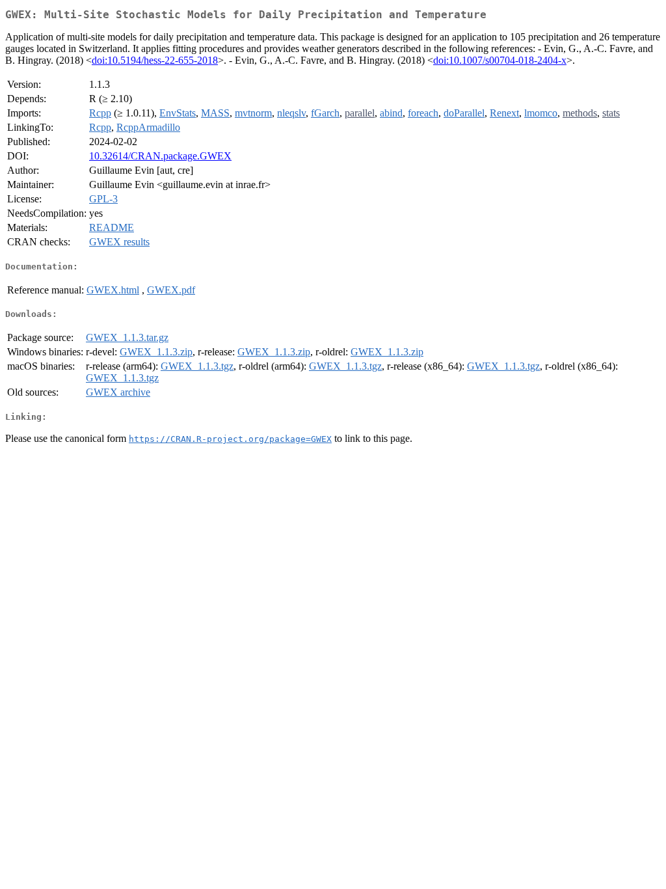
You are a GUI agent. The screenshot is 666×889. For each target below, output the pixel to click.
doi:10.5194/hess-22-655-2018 (155, 60)
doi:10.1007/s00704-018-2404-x (499, 60)
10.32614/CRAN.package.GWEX (160, 155)
